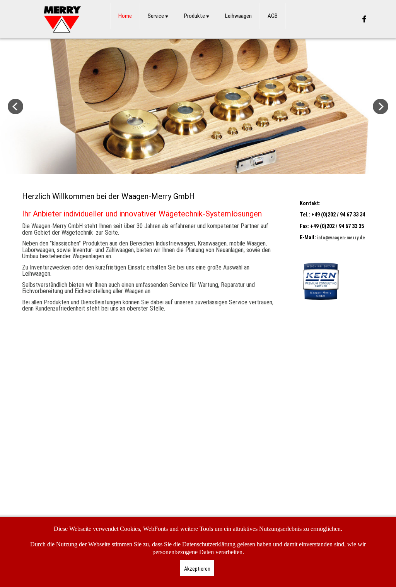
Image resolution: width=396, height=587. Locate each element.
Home (125, 15)
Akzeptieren (197, 569)
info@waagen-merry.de (341, 237)
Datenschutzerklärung (209, 544)
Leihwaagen (238, 15)
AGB (273, 15)
